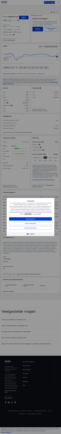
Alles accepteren (30, 219)
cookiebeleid (28, 214)
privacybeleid (37, 214)
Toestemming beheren (30, 228)
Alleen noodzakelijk (30, 223)
